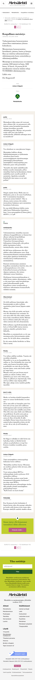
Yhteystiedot (23, 669)
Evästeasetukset (16, 672)
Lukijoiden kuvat (24, 616)
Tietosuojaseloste (27, 672)
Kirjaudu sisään (17, 530)
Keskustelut (6, 12)
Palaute (30, 669)
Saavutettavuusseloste (17, 675)
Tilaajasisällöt (23, 626)
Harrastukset (7, 619)
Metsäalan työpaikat (25, 624)
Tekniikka (6, 616)
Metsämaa (22, 621)
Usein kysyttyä (7, 672)
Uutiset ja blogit (24, 609)
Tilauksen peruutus (9, 638)
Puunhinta (22, 619)
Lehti (20, 611)
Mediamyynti (15, 669)
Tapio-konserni (7, 645)
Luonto (5, 621)
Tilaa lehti (17, 666)
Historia (5, 640)
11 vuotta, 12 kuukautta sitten (24, 19)
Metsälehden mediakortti (7, 635)
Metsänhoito (15, 12)
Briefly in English (8, 643)
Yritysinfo (6, 632)
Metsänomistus (8, 611)
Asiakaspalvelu (7, 669)
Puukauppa (6, 614)
